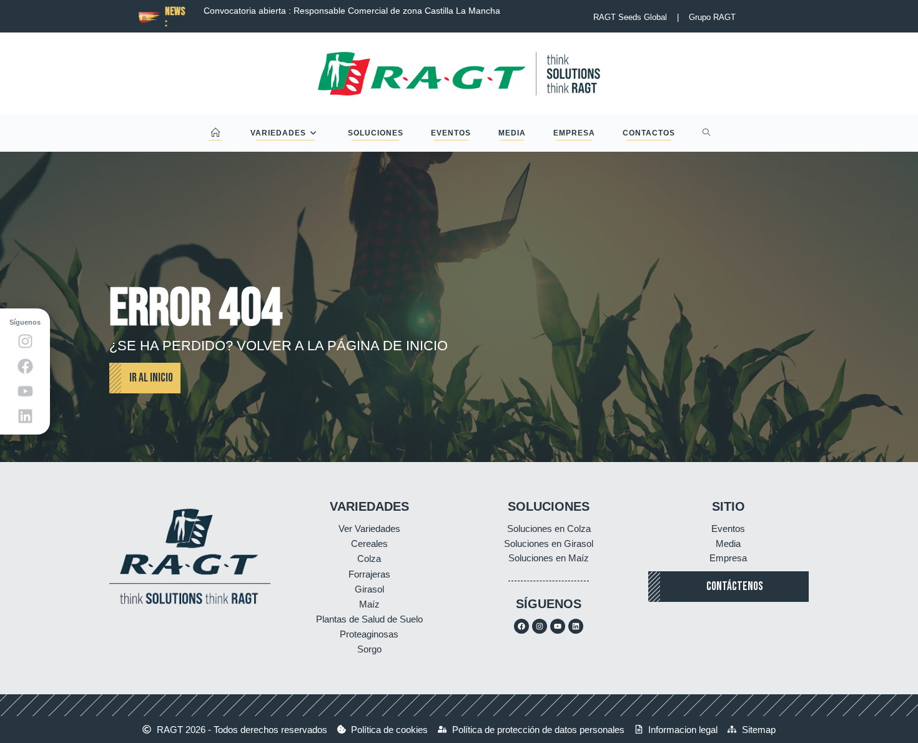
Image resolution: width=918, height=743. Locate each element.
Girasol (369, 589)
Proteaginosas (369, 634)
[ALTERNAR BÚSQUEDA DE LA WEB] (706, 133)
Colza (369, 558)
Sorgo (369, 649)
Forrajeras (369, 574)
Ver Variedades (369, 528)
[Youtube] (557, 626)
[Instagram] (539, 626)
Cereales (369, 543)
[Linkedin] (575, 626)
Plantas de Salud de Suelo (369, 619)
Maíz (369, 604)
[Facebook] (521, 626)
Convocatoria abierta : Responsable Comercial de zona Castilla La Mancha (336, 11)
